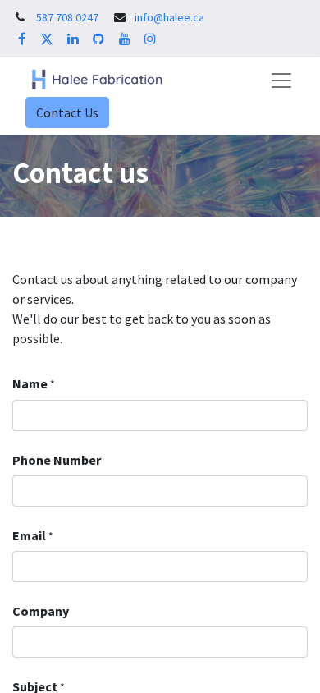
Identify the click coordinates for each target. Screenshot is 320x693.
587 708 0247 (67, 17)
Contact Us (67, 112)
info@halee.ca (169, 17)
